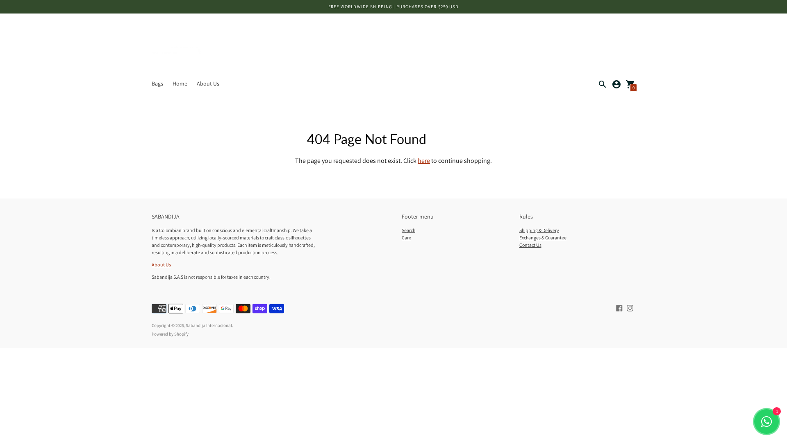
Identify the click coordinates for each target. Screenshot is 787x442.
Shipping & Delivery (539, 230)
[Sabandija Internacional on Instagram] (630, 307)
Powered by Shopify (170, 334)
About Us (208, 83)
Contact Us (530, 245)
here (424, 160)
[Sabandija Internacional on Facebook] (619, 307)
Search (408, 230)
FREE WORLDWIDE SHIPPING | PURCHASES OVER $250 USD (393, 6)
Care (406, 238)
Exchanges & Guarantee (542, 238)
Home (180, 83)
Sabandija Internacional (209, 325)
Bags (157, 83)
